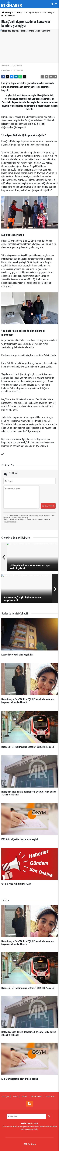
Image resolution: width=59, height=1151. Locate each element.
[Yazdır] (42, 76)
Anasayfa (9, 12)
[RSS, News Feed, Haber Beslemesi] (29, 1104)
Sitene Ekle (50, 1096)
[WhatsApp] (20, 76)
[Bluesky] (11, 76)
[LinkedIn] (16, 76)
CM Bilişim (32, 1144)
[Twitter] (7, 76)
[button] (46, 76)
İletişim (24, 1096)
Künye (15, 1096)
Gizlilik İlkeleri (36, 1096)
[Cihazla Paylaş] (24, 76)
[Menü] (56, 4)
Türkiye (19, 12)
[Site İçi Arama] (52, 4)
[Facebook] (3, 76)
